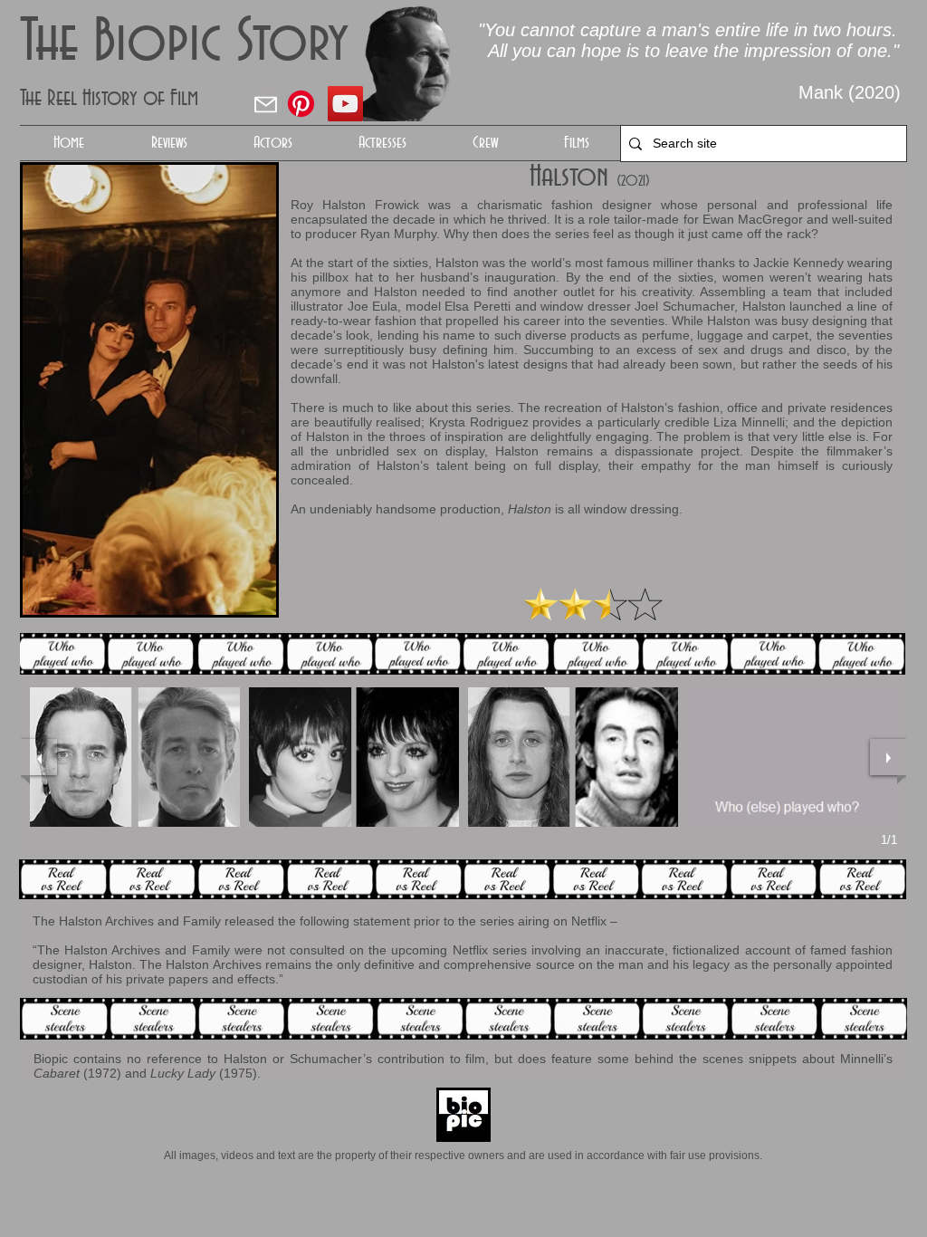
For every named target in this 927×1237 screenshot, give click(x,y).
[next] (888, 757)
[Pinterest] (301, 103)
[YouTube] (345, 103)
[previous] (39, 757)
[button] (272, 143)
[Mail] (265, 104)
